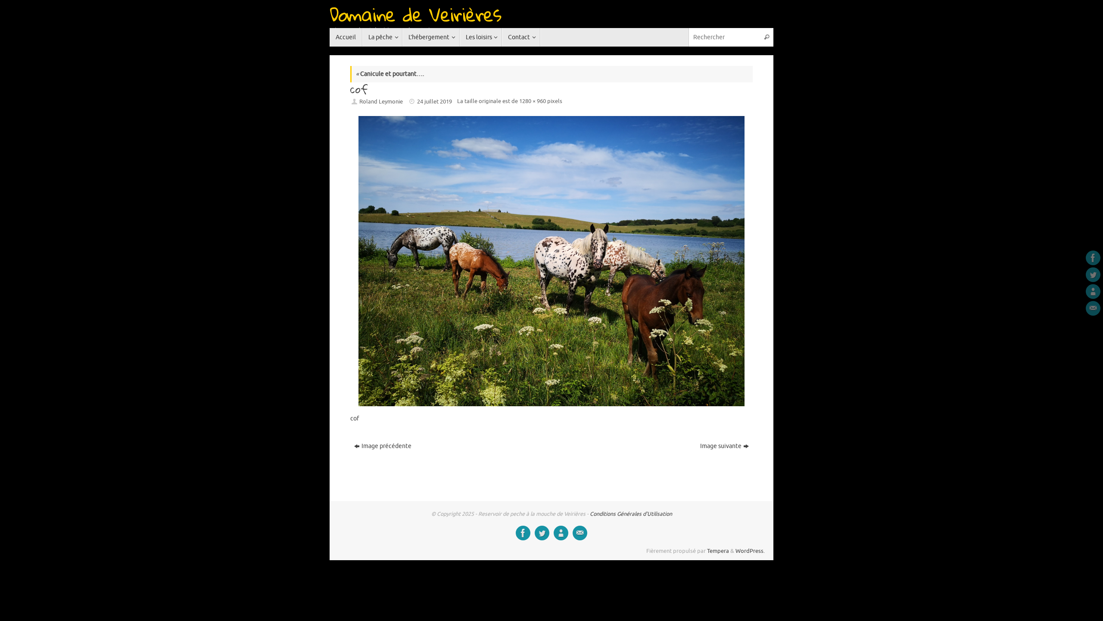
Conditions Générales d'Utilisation (631, 514)
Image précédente (386, 446)
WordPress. (750, 551)
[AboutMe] (1093, 291)
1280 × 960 (532, 101)
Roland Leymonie (381, 101)
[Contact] (1093, 308)
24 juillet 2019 (434, 101)
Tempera (718, 551)
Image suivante (721, 446)
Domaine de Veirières (415, 14)
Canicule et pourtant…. (390, 74)
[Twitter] (1093, 274)
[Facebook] (1093, 258)
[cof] (551, 261)
